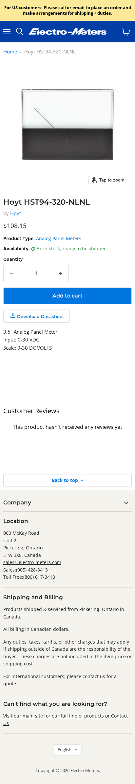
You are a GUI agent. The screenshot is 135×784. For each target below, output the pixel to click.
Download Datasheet (40, 316)
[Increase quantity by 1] (60, 273)
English (64, 749)
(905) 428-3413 (32, 570)
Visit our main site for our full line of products (53, 716)
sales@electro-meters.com (32, 562)
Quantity (13, 259)
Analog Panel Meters (58, 238)
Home (10, 51)
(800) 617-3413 (39, 577)
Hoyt (15, 213)
